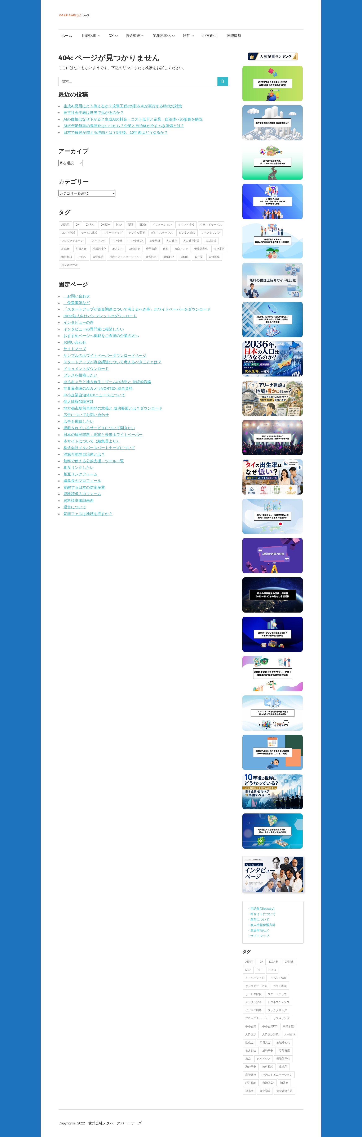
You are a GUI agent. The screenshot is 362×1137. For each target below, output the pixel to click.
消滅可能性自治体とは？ (84, 454)
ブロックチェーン (72, 240)
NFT (130, 224)
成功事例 (134, 248)
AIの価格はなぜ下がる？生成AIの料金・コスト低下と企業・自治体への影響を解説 (133, 119)
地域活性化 (99, 248)
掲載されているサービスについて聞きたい (99, 428)
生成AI (82, 256)
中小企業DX (136, 240)
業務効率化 (162, 36)
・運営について (258, 919)
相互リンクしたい (78, 467)
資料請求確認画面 (78, 500)
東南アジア (181, 248)
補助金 (184, 256)
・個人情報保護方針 (261, 925)
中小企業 (117, 240)
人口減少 (171, 240)
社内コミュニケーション (125, 256)
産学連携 (98, 256)
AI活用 (65, 224)
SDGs (143, 224)
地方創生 (210, 36)
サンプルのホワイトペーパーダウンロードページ (104, 355)
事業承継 (154, 240)
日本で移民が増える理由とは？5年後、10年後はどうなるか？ (115, 132)
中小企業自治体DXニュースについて (94, 395)
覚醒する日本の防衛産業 (84, 487)
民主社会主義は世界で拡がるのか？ (93, 112)
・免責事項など (258, 930)
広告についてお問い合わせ (86, 415)
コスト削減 (68, 232)
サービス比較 (89, 232)
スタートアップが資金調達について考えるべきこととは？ (112, 362)
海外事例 (219, 248)
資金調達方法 (69, 265)
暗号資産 (151, 248)
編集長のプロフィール (82, 481)
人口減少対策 (191, 240)
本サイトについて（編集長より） (91, 441)
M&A (119, 224)
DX (111, 36)
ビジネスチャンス (162, 232)
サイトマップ (74, 349)
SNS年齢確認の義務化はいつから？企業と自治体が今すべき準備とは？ (123, 126)
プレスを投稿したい (80, 375)
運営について (74, 507)
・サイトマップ (258, 936)
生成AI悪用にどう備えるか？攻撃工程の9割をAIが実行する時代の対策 (122, 106)
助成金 (65, 248)
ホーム (66, 36)
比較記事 (89, 36)
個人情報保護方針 (78, 402)
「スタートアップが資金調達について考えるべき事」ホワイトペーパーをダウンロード (137, 309)
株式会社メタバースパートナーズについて (99, 448)
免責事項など (76, 303)
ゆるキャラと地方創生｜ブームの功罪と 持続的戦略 (107, 382)
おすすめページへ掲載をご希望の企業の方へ (101, 336)
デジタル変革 (137, 232)
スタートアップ (113, 232)
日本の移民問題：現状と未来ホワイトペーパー (103, 435)
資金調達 (133, 36)
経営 (186, 36)
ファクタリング (210, 232)
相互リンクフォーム (80, 474)
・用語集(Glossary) (260, 908)
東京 (165, 248)
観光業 (199, 256)
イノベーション (162, 224)
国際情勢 (234, 36)
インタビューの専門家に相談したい (93, 329)
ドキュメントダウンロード (86, 369)
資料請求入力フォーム (82, 494)
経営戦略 (151, 256)
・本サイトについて (261, 914)
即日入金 (81, 248)
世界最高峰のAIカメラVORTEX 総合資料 (98, 388)
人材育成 (211, 240)
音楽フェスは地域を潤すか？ (87, 514)
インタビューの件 (78, 322)
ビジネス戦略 (187, 232)
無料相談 (66, 256)
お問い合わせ (76, 296)
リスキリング (97, 240)
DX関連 (105, 224)
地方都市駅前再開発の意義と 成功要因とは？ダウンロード (113, 408)
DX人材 (90, 224)
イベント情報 (186, 224)
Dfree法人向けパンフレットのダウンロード (100, 316)
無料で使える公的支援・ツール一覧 (93, 461)
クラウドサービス (211, 224)
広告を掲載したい (78, 421)
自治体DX (168, 256)
